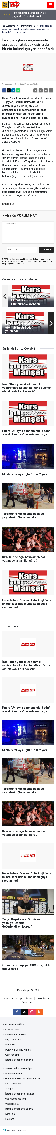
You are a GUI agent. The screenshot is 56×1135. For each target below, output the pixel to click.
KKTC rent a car (13, 1083)
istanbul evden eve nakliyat (19, 1059)
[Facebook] (4, 90)
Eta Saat (9, 1119)
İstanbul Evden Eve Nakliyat (19, 1093)
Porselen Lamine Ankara (18, 1049)
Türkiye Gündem (27, 26)
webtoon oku (12, 1054)
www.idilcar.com (13, 1029)
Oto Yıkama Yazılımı (15, 1098)
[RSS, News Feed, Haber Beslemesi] (39, 1012)
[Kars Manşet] (11, 4)
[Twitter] (9, 90)
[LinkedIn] (13, 90)
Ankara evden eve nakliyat (18, 1068)
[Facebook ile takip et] (17, 1012)
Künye (19, 998)
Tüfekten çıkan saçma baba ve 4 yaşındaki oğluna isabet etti (29, 14)
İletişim (29, 998)
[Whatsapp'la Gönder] (18, 90)
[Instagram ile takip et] (32, 1012)
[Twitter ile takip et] (24, 1012)
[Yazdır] (35, 90)
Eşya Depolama (13, 1039)
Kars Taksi (10, 1114)
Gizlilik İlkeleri (43, 998)
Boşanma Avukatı (14, 1073)
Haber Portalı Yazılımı (17, 1130)
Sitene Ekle (27, 1002)
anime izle (10, 1044)
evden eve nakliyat (15, 1024)
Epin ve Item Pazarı (15, 1034)
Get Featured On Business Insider (22, 1078)
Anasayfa (10, 26)
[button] (41, 90)
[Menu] (50, 5)
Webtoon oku (12, 1103)
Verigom (9, 1088)
